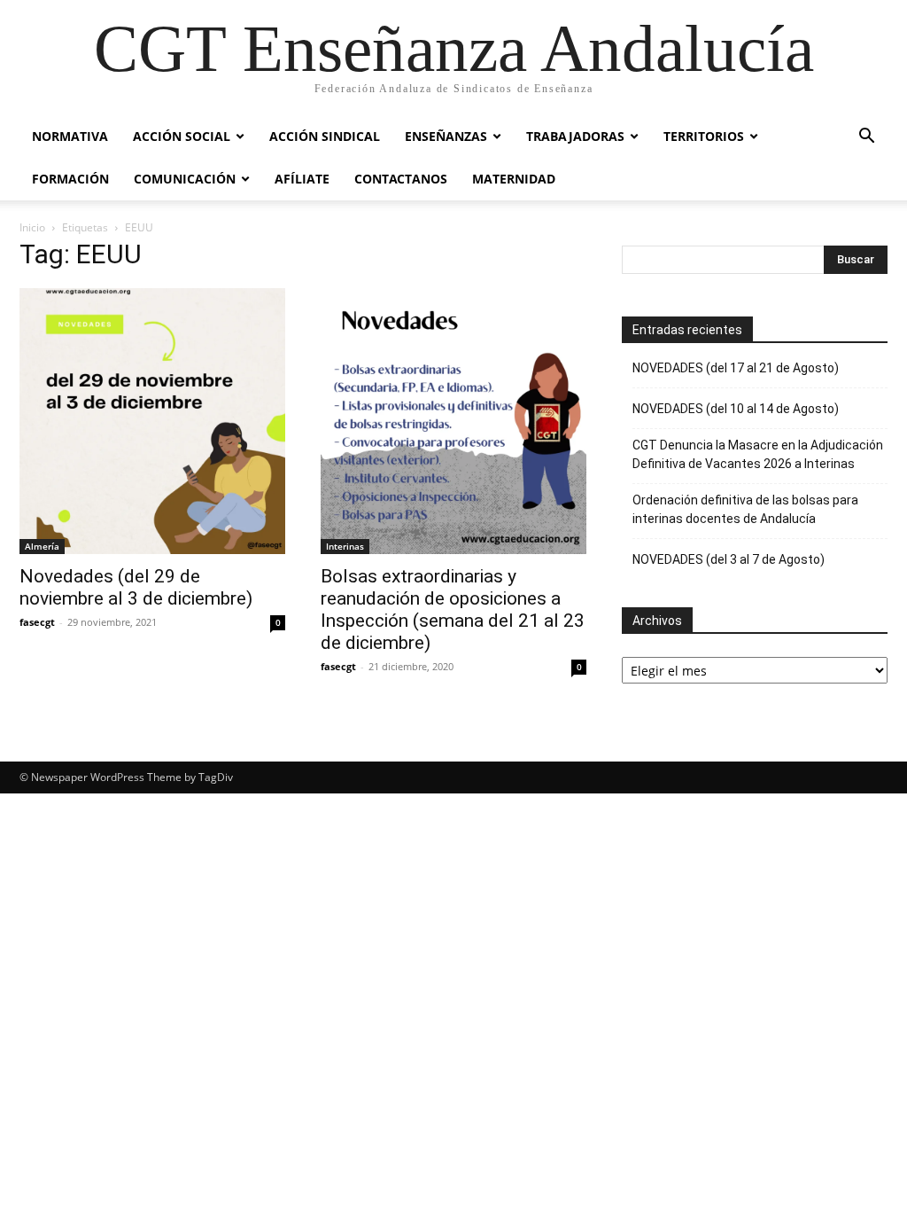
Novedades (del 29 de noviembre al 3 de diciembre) (135, 587)
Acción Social (181, 136)
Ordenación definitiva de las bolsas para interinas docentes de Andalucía (745, 509)
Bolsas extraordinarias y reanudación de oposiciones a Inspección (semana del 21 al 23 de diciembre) (453, 609)
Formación (70, 178)
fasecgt (37, 622)
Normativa (70, 136)
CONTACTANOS (400, 178)
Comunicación (185, 178)
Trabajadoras (575, 136)
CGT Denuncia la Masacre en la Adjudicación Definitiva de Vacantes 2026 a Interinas (757, 454)
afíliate (302, 178)
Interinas (345, 546)
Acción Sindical (324, 136)
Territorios (703, 136)
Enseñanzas (446, 136)
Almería (42, 546)
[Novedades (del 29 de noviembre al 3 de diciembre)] (152, 421)
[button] (866, 137)
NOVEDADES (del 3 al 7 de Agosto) (728, 559)
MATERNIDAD (513, 178)
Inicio (32, 227)
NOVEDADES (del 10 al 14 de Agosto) (735, 409)
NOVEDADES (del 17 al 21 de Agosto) (735, 368)
